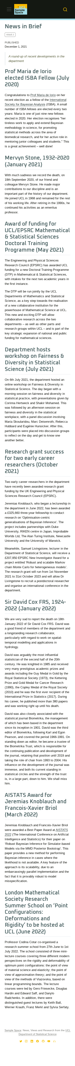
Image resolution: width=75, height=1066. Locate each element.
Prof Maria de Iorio (43, 95)
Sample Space (13, 1030)
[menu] (9, 9)
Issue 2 (10, 35)
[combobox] (65, 9)
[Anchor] (22, 84)
